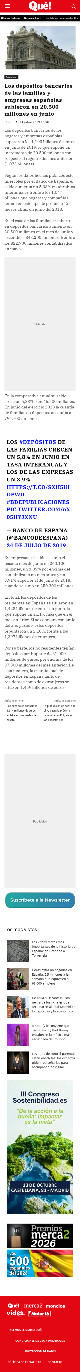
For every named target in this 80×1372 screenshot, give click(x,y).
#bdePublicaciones (38, 502)
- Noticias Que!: (31, 18)
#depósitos (37, 442)
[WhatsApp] (53, 736)
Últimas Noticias (10, 18)
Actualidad (11, 77)
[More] (64, 736)
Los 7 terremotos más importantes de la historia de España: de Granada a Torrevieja (53, 949)
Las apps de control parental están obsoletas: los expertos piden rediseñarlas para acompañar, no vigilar (53, 1060)
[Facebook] (22, 736)
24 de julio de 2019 (36, 545)
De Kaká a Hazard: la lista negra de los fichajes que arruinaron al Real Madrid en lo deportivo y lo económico (54, 1004)
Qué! (9, 122)
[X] (33, 736)
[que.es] (40, 6)
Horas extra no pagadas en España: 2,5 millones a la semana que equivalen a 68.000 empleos (52, 976)
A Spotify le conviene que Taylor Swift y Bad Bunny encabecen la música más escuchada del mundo (51, 1032)
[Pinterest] (43, 736)
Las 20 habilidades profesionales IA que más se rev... (48, 18)
